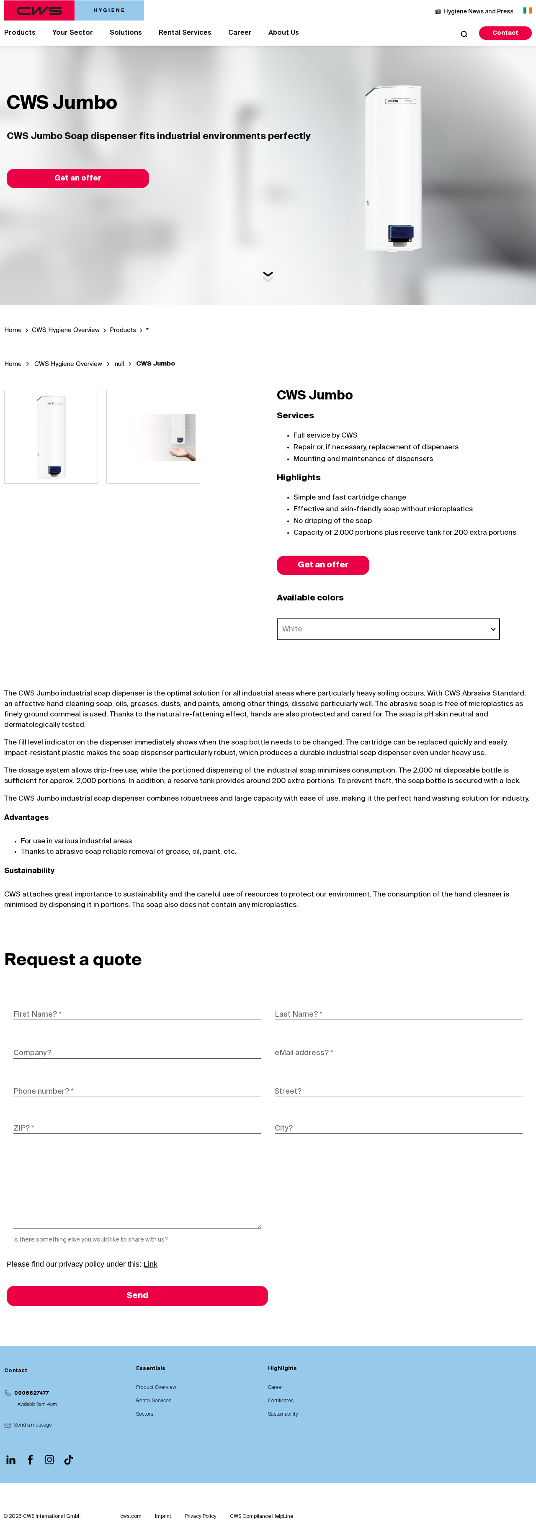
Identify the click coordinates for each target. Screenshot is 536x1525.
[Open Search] (464, 34)
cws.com (131, 1516)
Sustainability (283, 1414)
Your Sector (72, 33)
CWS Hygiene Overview (68, 364)
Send (137, 1296)
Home (13, 364)
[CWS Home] (74, 10)
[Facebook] (30, 1459)
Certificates (281, 1401)
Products (20, 33)
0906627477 (31, 1393)
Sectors (144, 1414)
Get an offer (77, 178)
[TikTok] (68, 1459)
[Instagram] (49, 1459)
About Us (283, 33)
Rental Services (185, 33)
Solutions (126, 33)
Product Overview (156, 1387)
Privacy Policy (200, 1516)
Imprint (163, 1516)
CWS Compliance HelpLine (261, 1516)
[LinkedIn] (11, 1459)
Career (240, 33)
